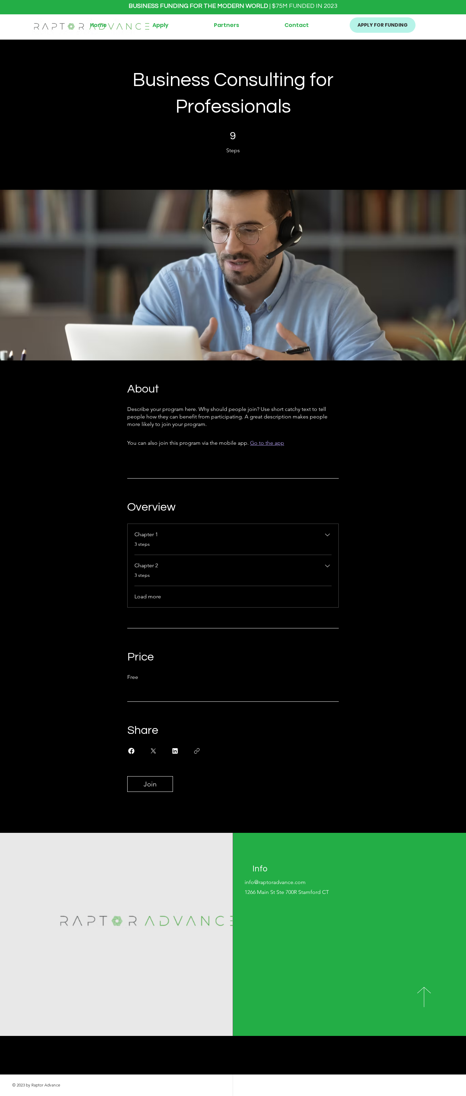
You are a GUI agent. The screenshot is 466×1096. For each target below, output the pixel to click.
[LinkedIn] (353, 1060)
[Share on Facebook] (131, 751)
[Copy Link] (197, 751)
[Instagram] (342, 1060)
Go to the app (267, 443)
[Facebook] (322, 1060)
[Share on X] (153, 751)
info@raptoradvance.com (275, 882)
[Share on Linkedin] (175, 751)
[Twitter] (332, 1060)
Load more (147, 596)
